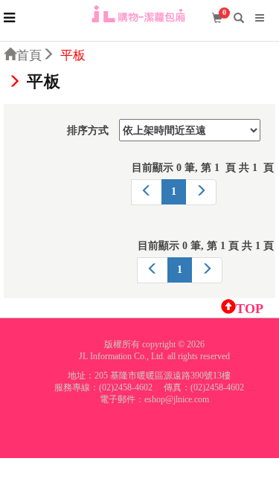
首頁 (29, 55)
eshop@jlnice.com (176, 399)
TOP (249, 308)
